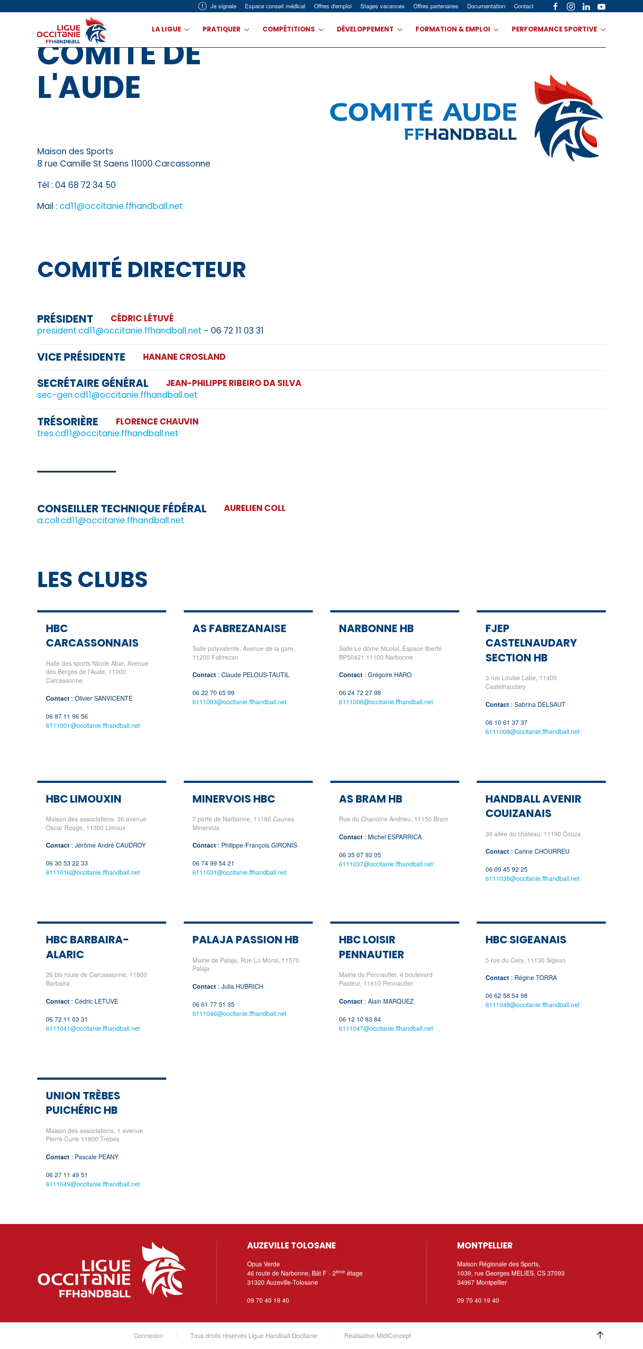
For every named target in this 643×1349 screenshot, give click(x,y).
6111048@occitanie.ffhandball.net (533, 1004)
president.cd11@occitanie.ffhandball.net (119, 331)
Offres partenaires (435, 6)
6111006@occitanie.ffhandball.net (386, 701)
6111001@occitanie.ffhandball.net (93, 725)
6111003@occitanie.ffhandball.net (239, 701)
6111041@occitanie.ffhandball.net (93, 1028)
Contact (524, 6)
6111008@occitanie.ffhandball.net (533, 731)
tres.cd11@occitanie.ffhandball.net (107, 433)
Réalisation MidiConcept (377, 1335)
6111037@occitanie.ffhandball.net (386, 863)
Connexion (149, 1335)
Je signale (223, 6)
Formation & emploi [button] (453, 29)
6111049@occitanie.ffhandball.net (93, 1183)
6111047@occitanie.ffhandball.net (386, 1028)
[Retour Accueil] (72, 29)
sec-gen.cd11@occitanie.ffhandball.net (117, 395)
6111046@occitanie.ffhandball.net (239, 1013)
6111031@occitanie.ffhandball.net (239, 872)
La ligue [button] (166, 29)
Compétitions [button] (288, 29)
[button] (600, 1335)
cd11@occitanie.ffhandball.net (121, 206)
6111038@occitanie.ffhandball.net (533, 878)
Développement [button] (365, 29)
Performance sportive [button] (554, 29)
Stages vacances (382, 6)
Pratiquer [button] (222, 29)
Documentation (486, 6)
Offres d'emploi (333, 6)
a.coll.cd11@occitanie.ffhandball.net (110, 520)
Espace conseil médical (275, 6)
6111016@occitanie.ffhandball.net (93, 872)
